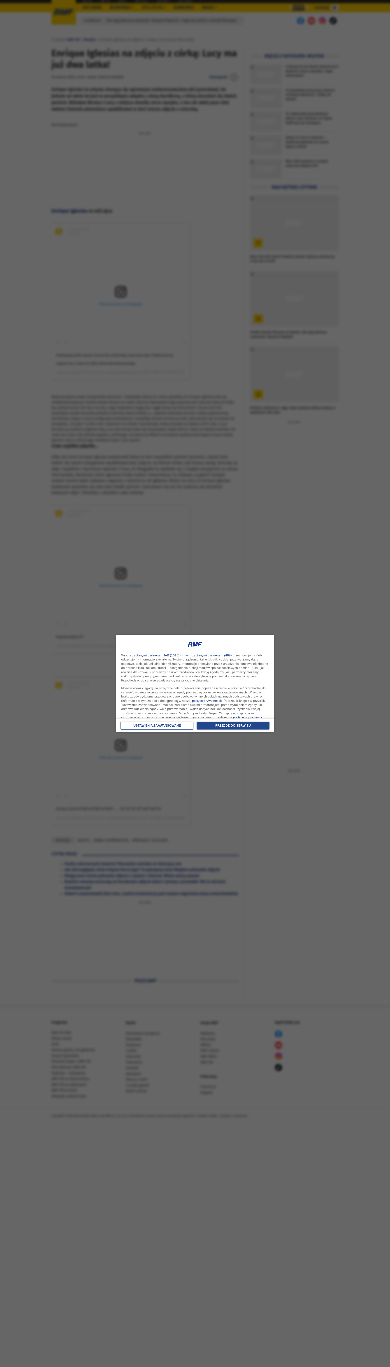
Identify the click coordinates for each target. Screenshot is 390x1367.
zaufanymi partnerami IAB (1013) (155, 655)
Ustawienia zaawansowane (157, 725)
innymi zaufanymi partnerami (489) (207, 655)
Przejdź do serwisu (233, 725)
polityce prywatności (206, 700)
